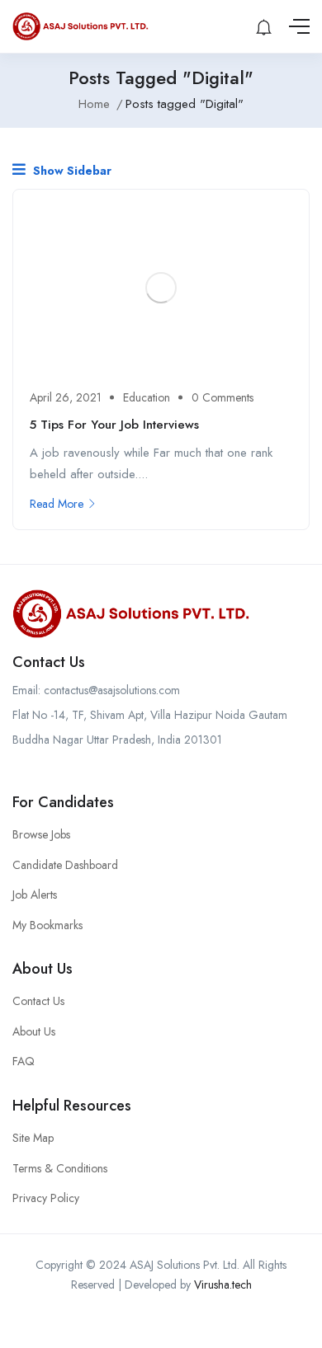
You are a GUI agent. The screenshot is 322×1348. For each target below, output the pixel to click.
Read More (56, 504)
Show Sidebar (70, 170)
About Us (33, 1031)
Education (146, 397)
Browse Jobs (41, 834)
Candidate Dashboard (65, 865)
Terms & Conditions (59, 1168)
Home (94, 104)
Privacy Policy (45, 1198)
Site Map (33, 1138)
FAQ (23, 1061)
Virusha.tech (223, 1284)
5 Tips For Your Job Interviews (114, 425)
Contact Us (38, 1001)
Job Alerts (34, 894)
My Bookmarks (47, 925)
